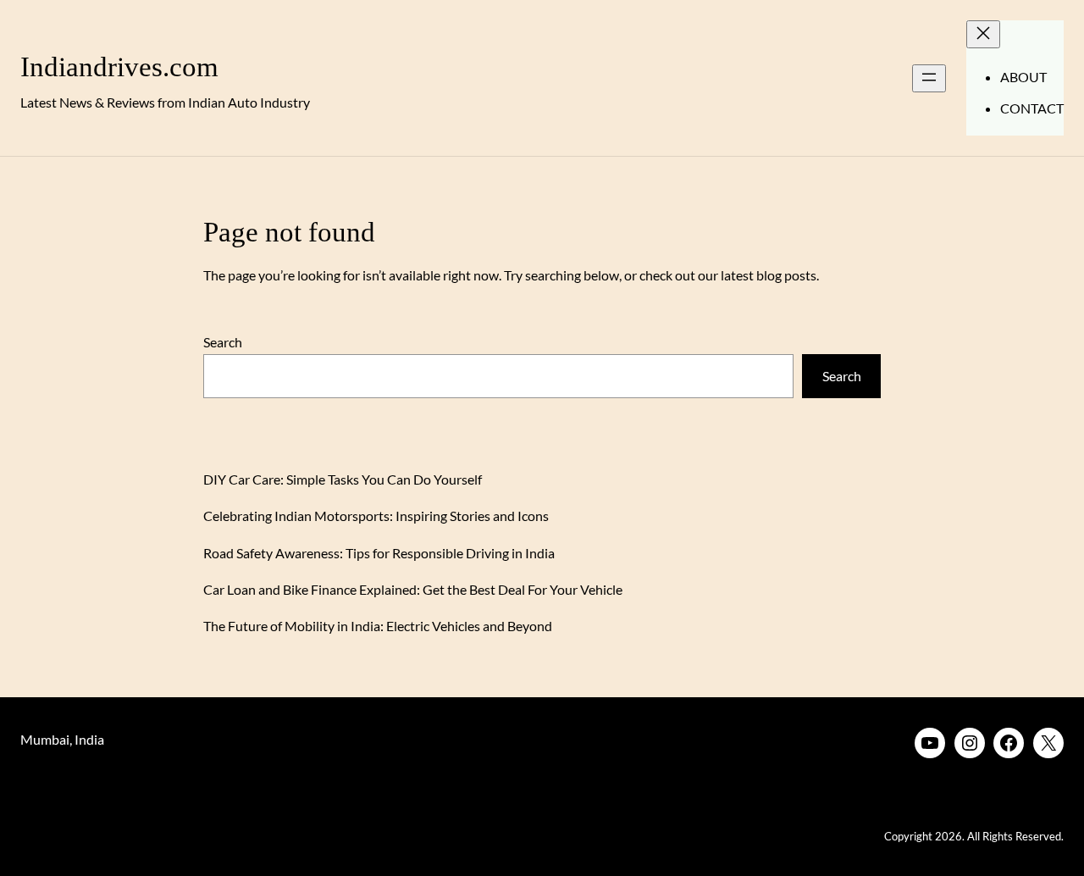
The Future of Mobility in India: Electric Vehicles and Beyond (377, 626)
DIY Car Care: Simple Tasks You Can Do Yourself (342, 479)
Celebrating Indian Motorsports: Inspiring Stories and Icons (376, 515)
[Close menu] (983, 34)
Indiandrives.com (119, 67)
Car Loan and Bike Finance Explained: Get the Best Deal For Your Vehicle (412, 589)
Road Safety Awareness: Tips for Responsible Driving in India (379, 553)
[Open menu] (929, 78)
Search (222, 342)
